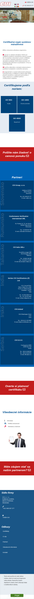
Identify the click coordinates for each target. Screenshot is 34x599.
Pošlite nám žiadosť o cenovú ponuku (17, 154)
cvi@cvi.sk (6, 517)
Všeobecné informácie (10, 547)
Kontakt (5, 552)
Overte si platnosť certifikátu (17, 388)
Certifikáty (6, 531)
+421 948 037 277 (8, 508)
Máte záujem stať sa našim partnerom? (16, 468)
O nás (5, 536)
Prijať (17, 595)
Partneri (5, 542)
